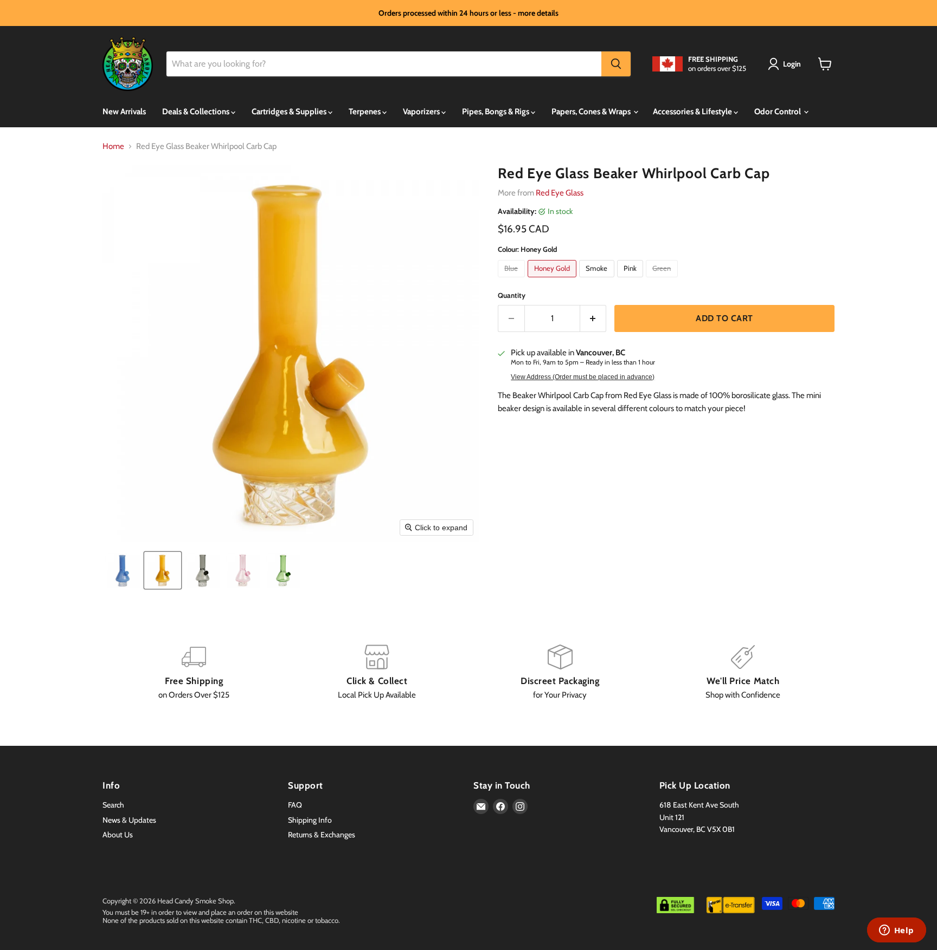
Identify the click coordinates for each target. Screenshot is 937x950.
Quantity (511, 295)
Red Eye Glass (559, 193)
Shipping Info (310, 820)
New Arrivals (124, 111)
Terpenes (365, 111)
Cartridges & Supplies (290, 111)
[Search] (616, 63)
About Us (117, 835)
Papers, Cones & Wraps (591, 111)
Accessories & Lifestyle (693, 111)
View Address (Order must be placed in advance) (582, 377)
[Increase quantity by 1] (593, 318)
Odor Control (778, 111)
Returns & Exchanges (321, 835)
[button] (786, 63)
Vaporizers (422, 111)
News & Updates (129, 820)
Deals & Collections (196, 111)
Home (113, 146)
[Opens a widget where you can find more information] (896, 931)
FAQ (295, 805)
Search (113, 805)
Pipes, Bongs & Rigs (496, 111)
